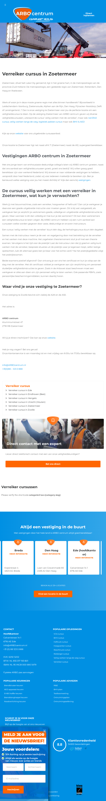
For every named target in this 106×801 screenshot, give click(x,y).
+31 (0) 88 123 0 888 (13, 649)
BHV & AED (79, 121)
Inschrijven (13, 789)
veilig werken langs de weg (24, 121)
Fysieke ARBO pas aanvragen (18, 672)
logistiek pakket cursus (50, 121)
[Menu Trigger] (5, 4)
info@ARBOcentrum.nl (14, 365)
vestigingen (84, 180)
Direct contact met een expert (34, 444)
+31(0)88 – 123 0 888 (12, 369)
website (19, 133)
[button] (44, 731)
